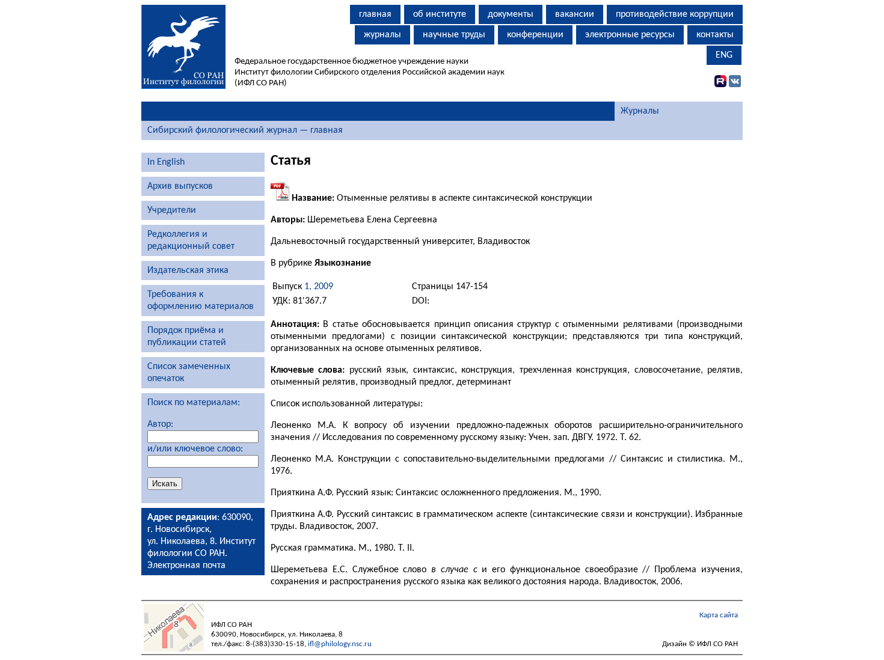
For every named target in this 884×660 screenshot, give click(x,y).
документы (510, 14)
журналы (382, 35)
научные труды (454, 35)
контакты (715, 35)
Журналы (640, 111)
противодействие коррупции (675, 14)
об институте (439, 14)
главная (375, 14)
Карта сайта (718, 615)
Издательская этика (188, 270)
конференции (535, 35)
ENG (724, 55)
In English (166, 162)
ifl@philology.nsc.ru (340, 644)
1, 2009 (318, 287)
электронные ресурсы (630, 35)
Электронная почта (186, 565)
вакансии (574, 14)
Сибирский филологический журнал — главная (245, 130)
